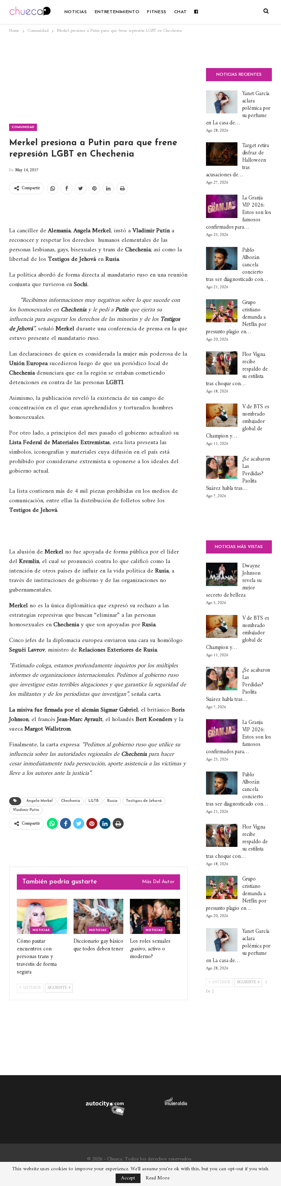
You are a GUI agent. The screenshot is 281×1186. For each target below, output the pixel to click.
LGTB (94, 801)
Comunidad (23, 127)
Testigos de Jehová (144, 801)
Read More (157, 1178)
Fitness (156, 12)
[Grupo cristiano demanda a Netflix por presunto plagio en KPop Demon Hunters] (221, 311)
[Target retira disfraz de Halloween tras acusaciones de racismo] (221, 154)
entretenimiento (117, 12)
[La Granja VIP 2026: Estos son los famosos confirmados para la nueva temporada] (221, 206)
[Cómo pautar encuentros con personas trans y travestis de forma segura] (42, 916)
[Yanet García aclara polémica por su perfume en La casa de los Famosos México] (221, 102)
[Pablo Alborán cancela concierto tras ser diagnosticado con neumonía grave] (221, 258)
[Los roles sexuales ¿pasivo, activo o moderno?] (155, 916)
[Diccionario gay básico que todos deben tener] (99, 916)
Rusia (112, 801)
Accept (128, 1178)
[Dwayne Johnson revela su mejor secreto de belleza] (221, 574)
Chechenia (70, 801)
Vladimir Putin (26, 810)
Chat (180, 12)
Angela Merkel (39, 801)
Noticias (75, 12)
